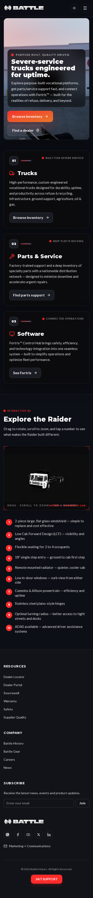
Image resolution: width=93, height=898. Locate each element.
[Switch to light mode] (74, 8)
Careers (9, 759)
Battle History (13, 743)
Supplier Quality (15, 717)
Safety (8, 709)
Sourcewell (11, 693)
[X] (38, 834)
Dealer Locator (14, 677)
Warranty (10, 701)
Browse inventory (27, 116)
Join (82, 803)
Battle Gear (12, 751)
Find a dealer (23, 130)
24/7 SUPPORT (46, 879)
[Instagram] (7, 834)
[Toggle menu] (85, 8)
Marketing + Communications (30, 846)
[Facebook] (18, 834)
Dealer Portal (13, 685)
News (8, 767)
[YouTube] (28, 834)
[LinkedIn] (49, 834)
